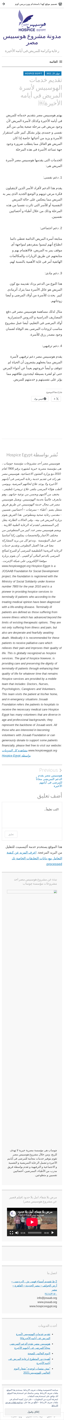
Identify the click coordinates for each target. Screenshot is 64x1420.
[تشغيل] (52, 1232)
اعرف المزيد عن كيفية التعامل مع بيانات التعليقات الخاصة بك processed (34, 858)
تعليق (11, 834)
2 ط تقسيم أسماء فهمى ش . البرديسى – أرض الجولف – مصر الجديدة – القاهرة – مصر (34, 1285)
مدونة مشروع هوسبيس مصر (32, 39)
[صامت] (17, 1232)
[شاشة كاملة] (11, 1232)
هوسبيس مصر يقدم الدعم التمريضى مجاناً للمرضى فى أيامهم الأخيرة (49, 777)
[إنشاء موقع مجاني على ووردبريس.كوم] (32, 4)
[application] (32, 1222)
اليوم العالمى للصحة (39, 1353)
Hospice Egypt (33, 73)
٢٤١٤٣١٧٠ (51, 1293)
